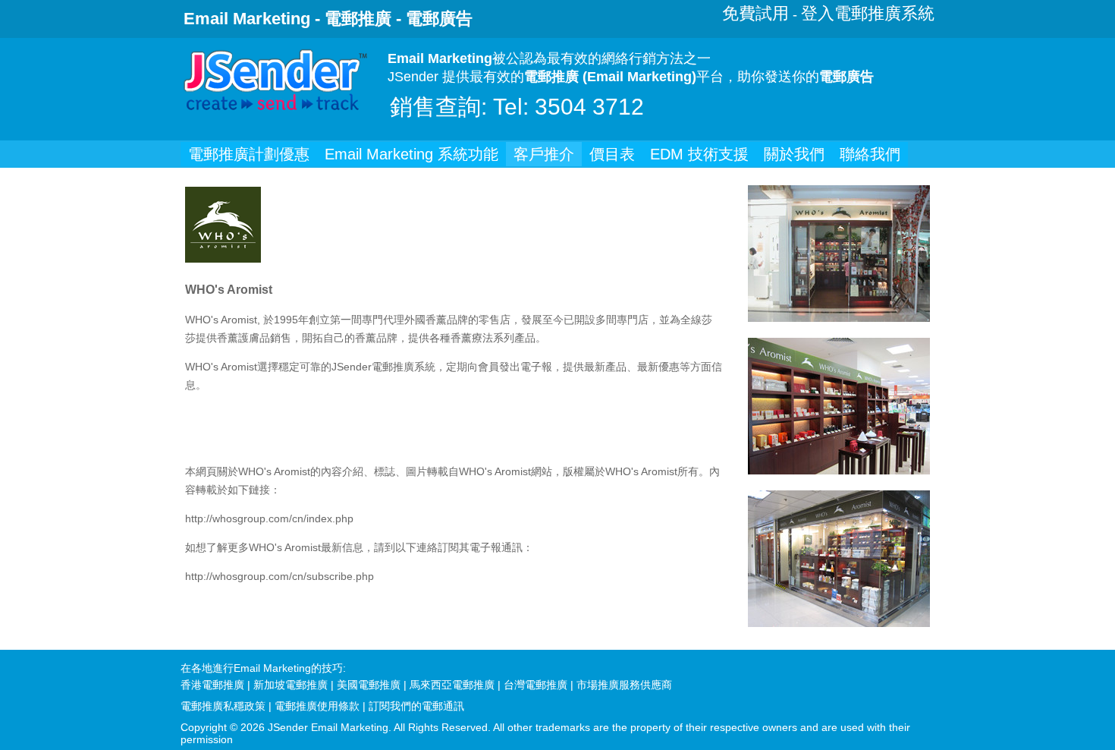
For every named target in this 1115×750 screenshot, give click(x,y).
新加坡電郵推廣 (290, 685)
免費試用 (755, 13)
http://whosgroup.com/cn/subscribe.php (279, 576)
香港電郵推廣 (212, 685)
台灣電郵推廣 (535, 685)
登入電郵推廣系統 (867, 13)
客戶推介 (544, 154)
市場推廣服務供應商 (624, 685)
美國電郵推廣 (368, 685)
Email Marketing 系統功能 (411, 154)
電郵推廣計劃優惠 (248, 154)
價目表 (612, 154)
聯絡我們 (870, 154)
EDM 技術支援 (699, 154)
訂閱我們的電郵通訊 (416, 706)
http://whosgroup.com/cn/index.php (269, 518)
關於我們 (794, 154)
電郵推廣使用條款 (317, 706)
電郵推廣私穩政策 (223, 706)
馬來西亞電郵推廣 (452, 685)
